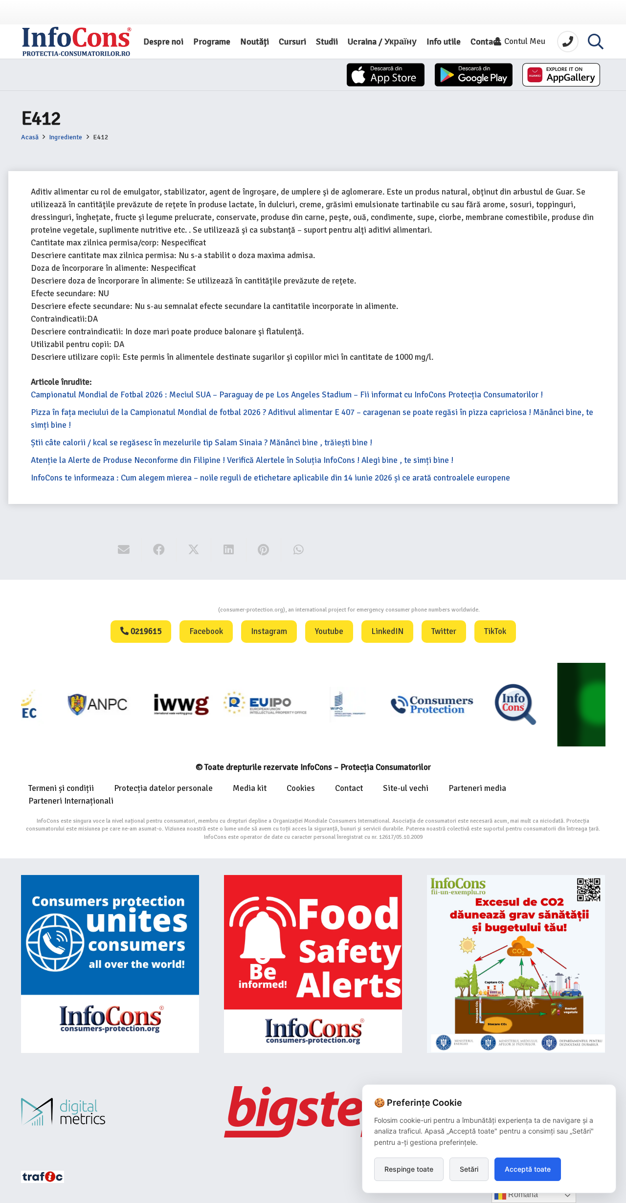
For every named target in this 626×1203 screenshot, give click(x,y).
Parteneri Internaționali (70, 801)
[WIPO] (313, 704)
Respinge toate (408, 1169)
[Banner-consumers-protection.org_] (110, 964)
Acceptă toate (528, 1169)
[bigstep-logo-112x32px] (313, 1111)
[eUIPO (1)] (396, 704)
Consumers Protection (181, 609)
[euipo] (146, 704)
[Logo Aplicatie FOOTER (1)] (480, 704)
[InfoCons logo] (77, 41)
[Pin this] (263, 550)
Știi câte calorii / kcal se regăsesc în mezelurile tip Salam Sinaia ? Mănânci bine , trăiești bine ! (201, 442)
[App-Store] (386, 75)
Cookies (301, 788)
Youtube (329, 631)
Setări (469, 1169)
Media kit (250, 788)
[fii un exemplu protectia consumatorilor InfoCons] (516, 964)
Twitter (443, 631)
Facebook (206, 631)
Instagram (269, 631)
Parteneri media (477, 788)
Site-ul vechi (405, 788)
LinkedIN (387, 631)
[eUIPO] (229, 704)
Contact (349, 788)
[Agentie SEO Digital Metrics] (110, 1112)
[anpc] (63, 704)
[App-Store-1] (474, 75)
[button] (596, 41)
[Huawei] (561, 75)
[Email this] (124, 550)
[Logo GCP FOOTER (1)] (563, 704)
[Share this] (159, 550)
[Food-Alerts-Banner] (313, 964)
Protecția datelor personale (163, 788)
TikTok (495, 631)
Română (522, 1194)
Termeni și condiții (61, 788)
